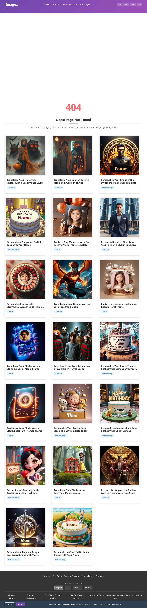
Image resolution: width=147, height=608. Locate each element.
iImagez (11, 4)
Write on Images (83, 4)
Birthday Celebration (30, 596)
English (59, 587)
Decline (9, 604)
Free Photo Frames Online (53, 596)
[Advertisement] (73, 51)
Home (46, 4)
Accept (20, 604)
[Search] (8, 9)
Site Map (100, 576)
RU (140, 4)
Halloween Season (11, 596)
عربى (68, 587)
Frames (56, 4)
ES (133, 4)
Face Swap (67, 4)
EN (120, 4)
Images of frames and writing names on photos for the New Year (116, 596)
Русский (88, 587)
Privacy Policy (87, 576)
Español (77, 587)
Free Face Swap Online (76, 596)
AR (126, 4)
